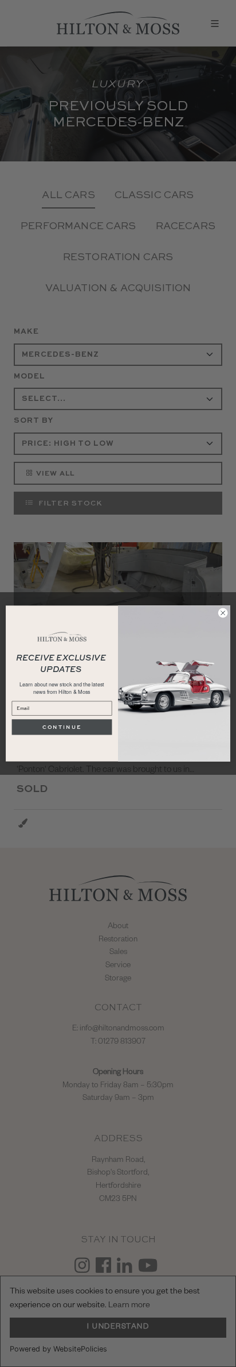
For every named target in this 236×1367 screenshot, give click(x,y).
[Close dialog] (223, 613)
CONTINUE (61, 727)
